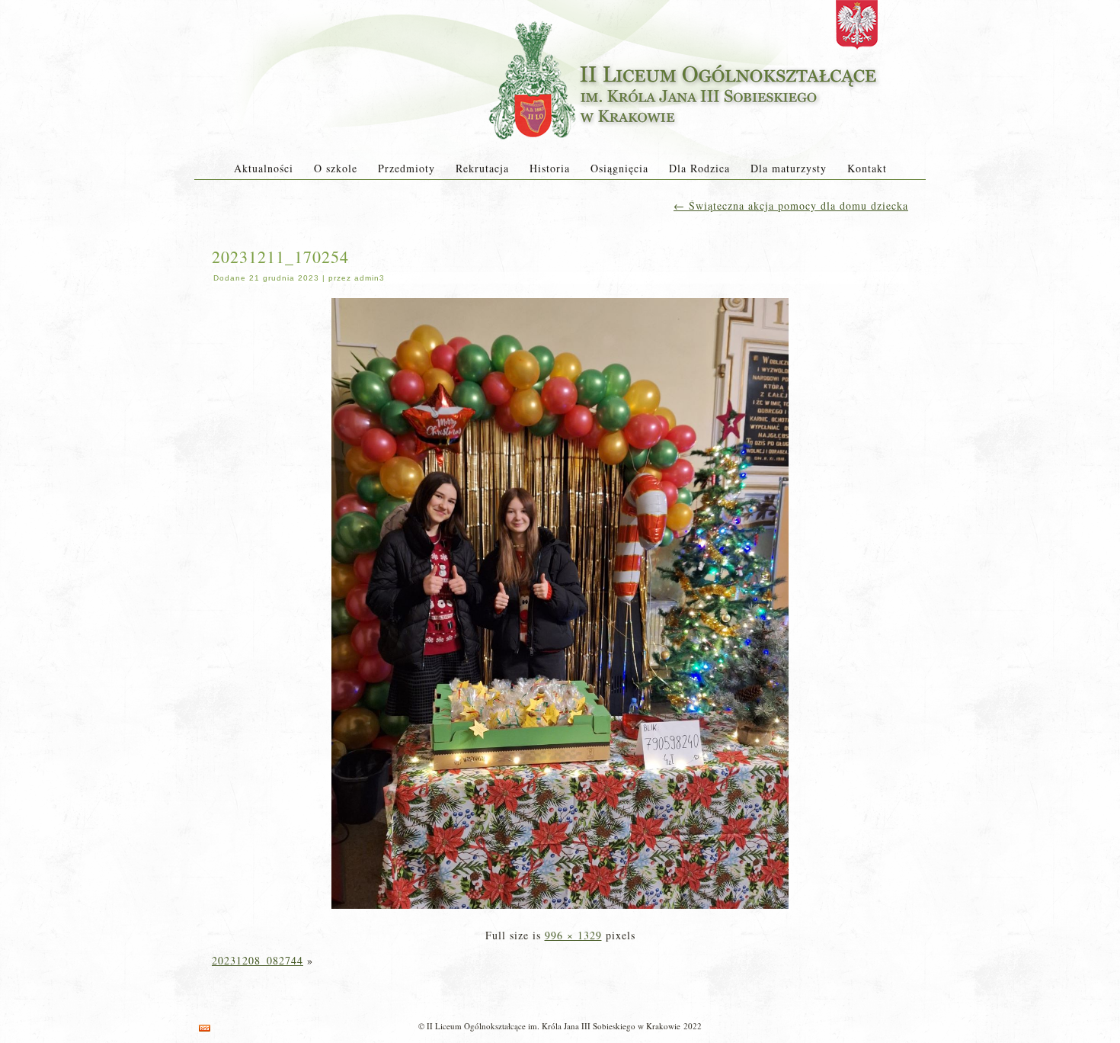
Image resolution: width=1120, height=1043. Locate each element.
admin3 (369, 278)
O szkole (335, 168)
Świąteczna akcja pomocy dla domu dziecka (791, 205)
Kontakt (867, 168)
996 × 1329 (573, 935)
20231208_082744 (257, 960)
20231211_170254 (280, 257)
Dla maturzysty (788, 168)
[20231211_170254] (560, 910)
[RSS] (204, 1028)
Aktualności (263, 168)
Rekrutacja (482, 168)
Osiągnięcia (619, 168)
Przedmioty (406, 168)
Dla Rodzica (699, 168)
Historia (550, 168)
